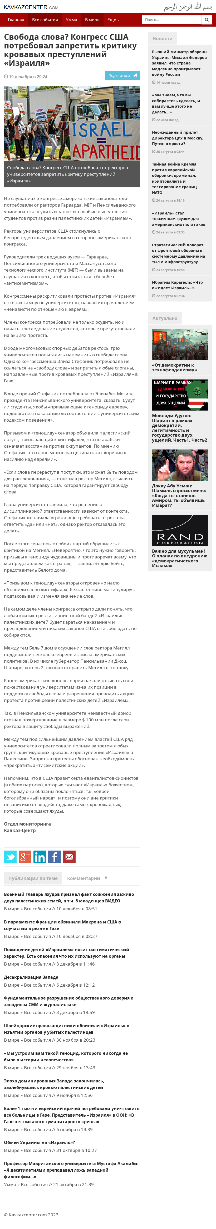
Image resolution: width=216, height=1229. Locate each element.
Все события (45, 20)
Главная (16, 20)
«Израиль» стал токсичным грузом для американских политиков (178, 222)
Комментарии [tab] (87, 878)
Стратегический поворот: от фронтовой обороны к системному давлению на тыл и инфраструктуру (178, 257)
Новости (163, 39)
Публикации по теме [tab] (33, 878)
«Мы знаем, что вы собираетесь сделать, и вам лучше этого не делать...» (176, 107)
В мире (92, 20)
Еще (112, 20)
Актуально (165, 318)
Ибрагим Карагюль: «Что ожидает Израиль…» (177, 288)
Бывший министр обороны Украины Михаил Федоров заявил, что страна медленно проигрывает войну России (179, 66)
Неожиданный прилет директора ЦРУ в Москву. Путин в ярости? (177, 141)
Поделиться (121, 75)
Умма (71, 20)
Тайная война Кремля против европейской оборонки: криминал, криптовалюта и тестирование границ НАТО (174, 181)
